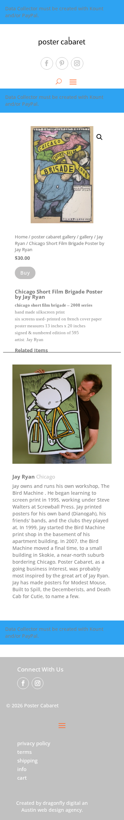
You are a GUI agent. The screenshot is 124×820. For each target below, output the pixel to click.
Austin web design (42, 810)
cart (22, 777)
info (22, 769)
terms (24, 751)
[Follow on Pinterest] (62, 63)
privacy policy (33, 743)
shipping (27, 760)
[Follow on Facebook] (47, 63)
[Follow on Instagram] (77, 63)
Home (21, 237)
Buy (25, 272)
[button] (99, 137)
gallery (86, 237)
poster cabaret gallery (53, 237)
